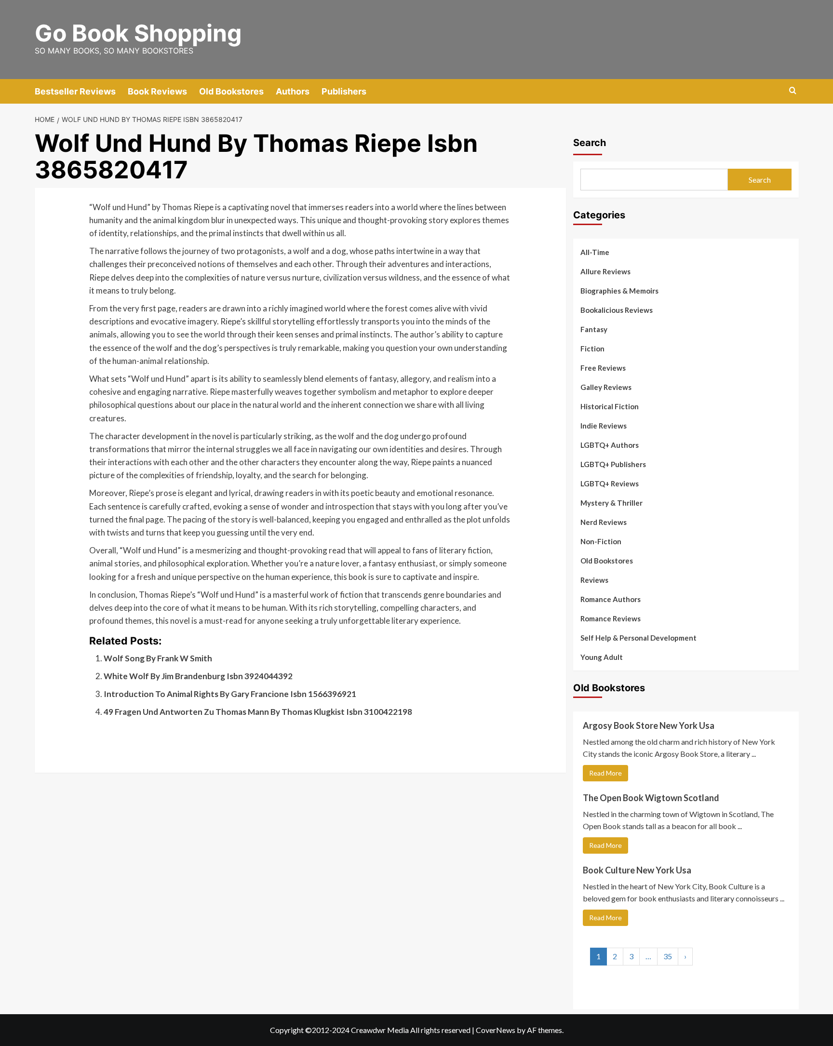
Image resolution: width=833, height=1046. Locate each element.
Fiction (592, 348)
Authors (292, 91)
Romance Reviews (610, 618)
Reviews (594, 580)
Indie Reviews (603, 425)
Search (589, 142)
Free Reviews (603, 367)
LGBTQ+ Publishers (613, 464)
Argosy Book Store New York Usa (648, 725)
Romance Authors (610, 599)
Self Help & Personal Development (638, 637)
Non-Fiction (600, 541)
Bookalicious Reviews (616, 310)
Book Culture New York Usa (637, 870)
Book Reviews (157, 91)
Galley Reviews (605, 387)
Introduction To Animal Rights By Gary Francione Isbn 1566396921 (230, 694)
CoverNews (495, 1029)
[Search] (793, 90)
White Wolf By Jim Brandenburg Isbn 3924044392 (198, 676)
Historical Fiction (609, 406)
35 (667, 956)
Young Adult (601, 657)
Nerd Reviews (603, 522)
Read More (605, 773)
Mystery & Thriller (611, 502)
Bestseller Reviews (75, 91)
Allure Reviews (605, 271)
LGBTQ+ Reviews (609, 483)
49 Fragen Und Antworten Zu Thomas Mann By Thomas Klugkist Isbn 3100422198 (258, 712)
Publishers (344, 91)
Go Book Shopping (138, 33)
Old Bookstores (231, 91)
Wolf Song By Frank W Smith (158, 658)
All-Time (594, 252)
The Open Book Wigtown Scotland (651, 797)
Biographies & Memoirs (619, 290)
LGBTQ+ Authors (609, 445)
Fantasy (593, 329)
